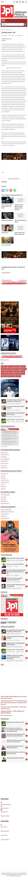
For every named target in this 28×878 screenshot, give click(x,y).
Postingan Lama (22, 280)
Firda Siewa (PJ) (5, 495)
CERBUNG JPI (23, 368)
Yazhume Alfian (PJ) (6, 509)
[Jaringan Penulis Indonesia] (14, 11)
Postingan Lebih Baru (6, 280)
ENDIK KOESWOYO (6, 804)
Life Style (18, 376)
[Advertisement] (14, 680)
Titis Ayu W (4, 465)
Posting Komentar (19, 35)
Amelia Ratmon (5, 454)
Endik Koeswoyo (5, 503)
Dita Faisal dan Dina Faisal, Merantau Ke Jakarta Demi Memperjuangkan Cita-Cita (16, 572)
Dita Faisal (3, 457)
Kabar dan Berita (5, 816)
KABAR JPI (4, 368)
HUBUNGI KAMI (11, 376)
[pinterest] (10, 190)
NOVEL (23, 373)
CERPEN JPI (11, 366)
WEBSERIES (4, 376)
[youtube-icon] (23, 2)
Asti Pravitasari (5, 514)
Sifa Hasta (3, 497)
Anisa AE (3, 488)
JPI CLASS (11, 373)
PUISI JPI (17, 366)
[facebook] (3, 190)
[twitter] (6, 190)
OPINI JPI (22, 371)
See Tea (3, 476)
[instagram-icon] (14, 2)
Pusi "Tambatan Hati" (6, 715)
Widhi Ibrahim (4, 501)
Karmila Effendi (5, 480)
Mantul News (4, 811)
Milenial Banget (5, 831)
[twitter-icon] (20, 2)
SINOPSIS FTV (16, 368)
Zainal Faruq (4, 467)
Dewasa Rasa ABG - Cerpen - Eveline (15, 419)
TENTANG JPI (9, 371)
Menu (3, 20)
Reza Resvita (4, 461)
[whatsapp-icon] (26, 2)
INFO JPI (9, 368)
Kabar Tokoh (4, 835)
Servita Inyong (4, 463)
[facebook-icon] (17, 2)
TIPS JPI (3, 371)
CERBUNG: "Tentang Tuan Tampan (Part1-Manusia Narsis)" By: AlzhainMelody (15, 657)
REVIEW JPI (16, 371)
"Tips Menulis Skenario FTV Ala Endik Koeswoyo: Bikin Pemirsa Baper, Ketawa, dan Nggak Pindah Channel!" (14, 702)
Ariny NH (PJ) (4, 473)
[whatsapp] (14, 190)
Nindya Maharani (5, 459)
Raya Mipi (3, 499)
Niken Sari (3, 486)
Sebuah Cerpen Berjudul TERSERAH (15, 564)
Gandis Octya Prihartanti (7, 512)
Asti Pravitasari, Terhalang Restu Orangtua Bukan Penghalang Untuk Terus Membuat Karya (15, 730)
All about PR (4, 373)
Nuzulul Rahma (5, 482)
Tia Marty (3, 478)
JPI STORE (17, 373)
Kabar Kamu (4, 827)
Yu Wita (3, 484)
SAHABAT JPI (4, 366)
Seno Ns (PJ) (4, 452)
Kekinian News (5, 808)
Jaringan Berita (5, 839)
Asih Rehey (4, 516)
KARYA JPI (23, 366)
